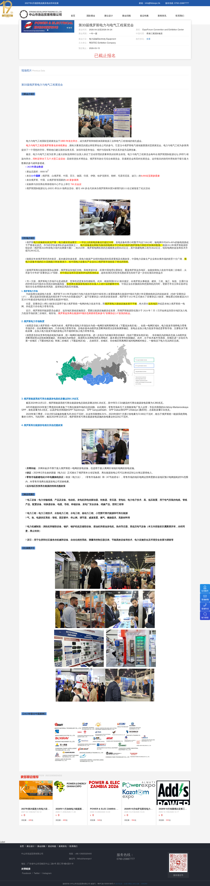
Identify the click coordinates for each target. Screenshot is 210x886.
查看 (148, 38)
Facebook (26, 873)
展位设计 (108, 15)
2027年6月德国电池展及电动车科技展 (42, 3)
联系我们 (180, 15)
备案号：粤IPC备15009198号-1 (103, 883)
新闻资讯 (162, 15)
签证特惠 (144, 15)
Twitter (37, 873)
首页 (73, 15)
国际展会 (91, 15)
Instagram (47, 873)
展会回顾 (126, 15)
